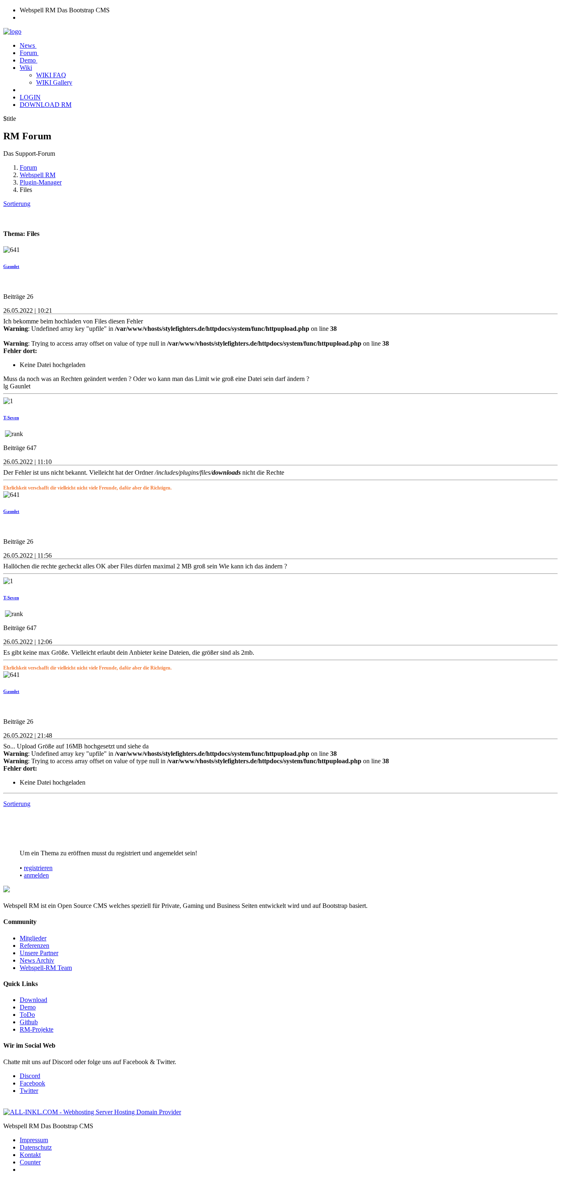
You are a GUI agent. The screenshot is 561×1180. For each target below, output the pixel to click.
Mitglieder (33, 938)
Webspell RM (37, 174)
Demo (28, 60)
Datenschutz (36, 1147)
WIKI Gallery (54, 82)
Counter (30, 1162)
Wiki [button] (26, 67)
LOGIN (30, 97)
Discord (30, 1075)
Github (29, 1021)
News (28, 45)
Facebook (32, 1083)
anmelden (36, 875)
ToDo (27, 1014)
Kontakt (30, 1154)
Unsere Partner (39, 952)
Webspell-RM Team (46, 967)
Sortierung (16, 203)
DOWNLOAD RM (45, 104)
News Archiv (37, 960)
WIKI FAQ (51, 75)
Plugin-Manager (41, 182)
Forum (29, 52)
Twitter (29, 1090)
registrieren (38, 867)
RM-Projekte (36, 1029)
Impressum (34, 1139)
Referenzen (34, 945)
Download (33, 999)
